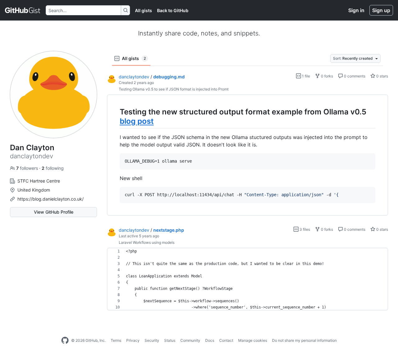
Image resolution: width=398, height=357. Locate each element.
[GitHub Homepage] (65, 340)
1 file (305, 76)
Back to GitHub (172, 10)
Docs (209, 340)
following (53, 168)
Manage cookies (252, 340)
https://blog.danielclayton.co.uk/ (50, 199)
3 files (304, 229)
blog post (137, 121)
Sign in (356, 10)
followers (27, 168)
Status (169, 340)
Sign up (381, 10)
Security (152, 340)
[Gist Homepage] (23, 10)
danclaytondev (134, 76)
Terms (116, 340)
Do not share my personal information (304, 340)
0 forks (326, 76)
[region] (247, 155)
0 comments (354, 76)
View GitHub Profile (53, 212)
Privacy (133, 340)
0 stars (381, 76)
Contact (226, 340)
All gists (143, 10)
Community (190, 340)
